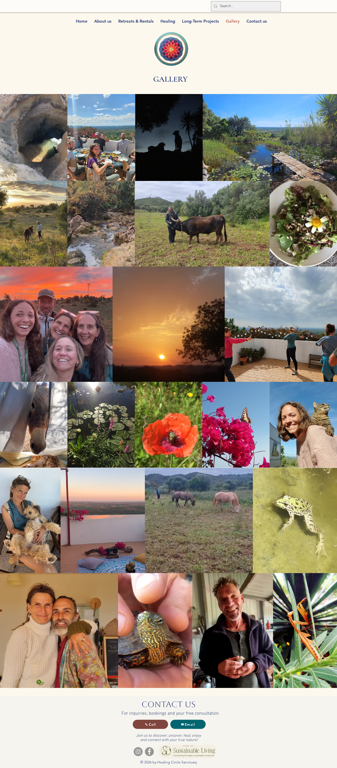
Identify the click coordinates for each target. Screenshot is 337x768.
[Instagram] (138, 751)
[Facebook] (149, 751)
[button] (103, 21)
